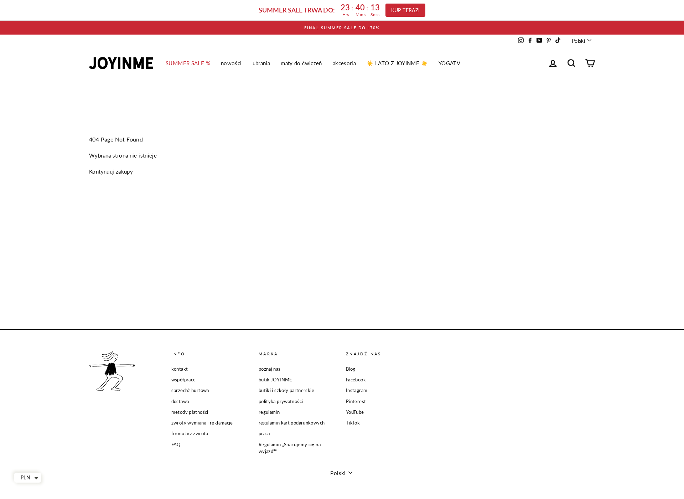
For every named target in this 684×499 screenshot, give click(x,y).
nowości (231, 63)
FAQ (176, 444)
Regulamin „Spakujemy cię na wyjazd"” (290, 448)
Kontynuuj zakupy (111, 171)
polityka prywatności (281, 401)
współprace (183, 379)
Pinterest (356, 401)
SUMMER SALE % (188, 63)
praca (264, 433)
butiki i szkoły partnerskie (286, 390)
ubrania (261, 63)
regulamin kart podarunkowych (292, 423)
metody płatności (189, 412)
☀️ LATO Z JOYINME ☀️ (397, 63)
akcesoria (344, 63)
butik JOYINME (275, 379)
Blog (351, 369)
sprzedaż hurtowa (190, 390)
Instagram (356, 390)
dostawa (180, 401)
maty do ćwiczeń (301, 63)
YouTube (355, 412)
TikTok (353, 423)
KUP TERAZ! (405, 10)
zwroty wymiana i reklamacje (202, 423)
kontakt (179, 369)
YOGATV (449, 63)
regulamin (269, 412)
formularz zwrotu (189, 433)
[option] (342, 27)
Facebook (356, 379)
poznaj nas (270, 369)
